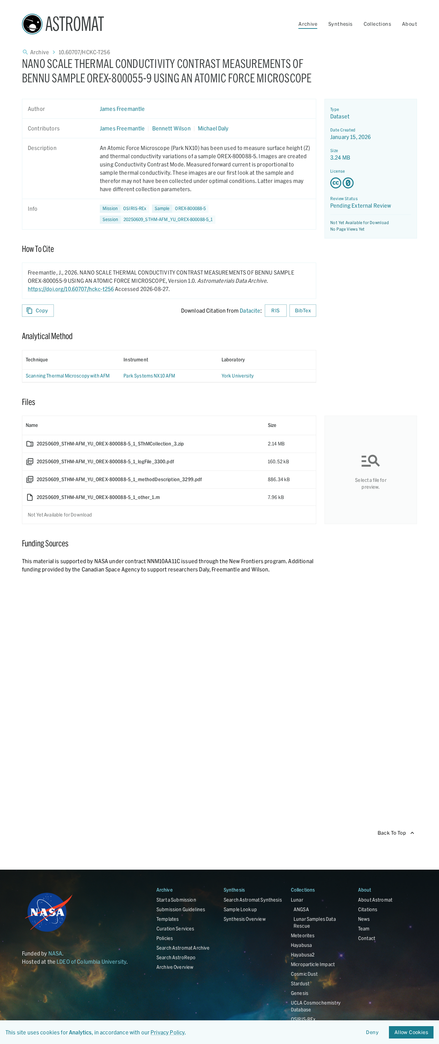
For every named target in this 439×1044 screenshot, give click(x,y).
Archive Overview (174, 967)
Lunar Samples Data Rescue (315, 922)
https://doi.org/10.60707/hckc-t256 (71, 289)
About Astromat (375, 900)
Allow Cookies (411, 1032)
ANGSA (301, 909)
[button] (180, 209)
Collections (377, 24)
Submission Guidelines (180, 909)
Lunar (297, 900)
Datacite (250, 310)
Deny (372, 1032)
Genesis (299, 993)
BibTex (303, 310)
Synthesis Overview (245, 919)
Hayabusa (301, 945)
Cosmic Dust (304, 974)
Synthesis (340, 24)
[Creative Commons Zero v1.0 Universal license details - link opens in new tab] (370, 182)
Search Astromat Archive (183, 948)
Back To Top (392, 833)
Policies (164, 938)
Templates (167, 919)
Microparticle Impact (313, 964)
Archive (307, 24)
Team (364, 928)
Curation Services (175, 928)
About (409, 24)
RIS (275, 310)
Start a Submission (176, 900)
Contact (366, 938)
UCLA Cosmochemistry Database (316, 1006)
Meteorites (303, 935)
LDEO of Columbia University (91, 961)
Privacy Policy (168, 1032)
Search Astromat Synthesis (253, 900)
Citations (367, 909)
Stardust (300, 983)
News (364, 919)
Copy (42, 310)
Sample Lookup (240, 909)
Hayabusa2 (303, 955)
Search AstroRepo (175, 957)
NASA (55, 953)
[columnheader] (71, 359)
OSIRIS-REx (303, 1019)
